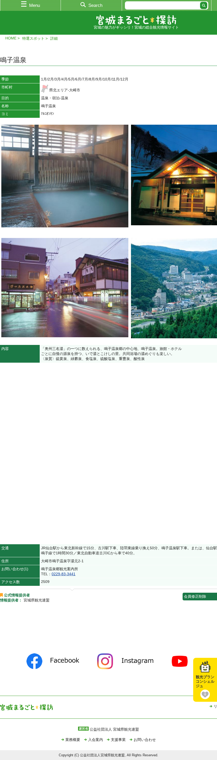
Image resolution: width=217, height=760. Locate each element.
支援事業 (118, 739)
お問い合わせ (145, 739)
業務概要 (72, 739)
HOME (10, 38)
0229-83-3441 (63, 574)
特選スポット (33, 38)
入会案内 (95, 739)
